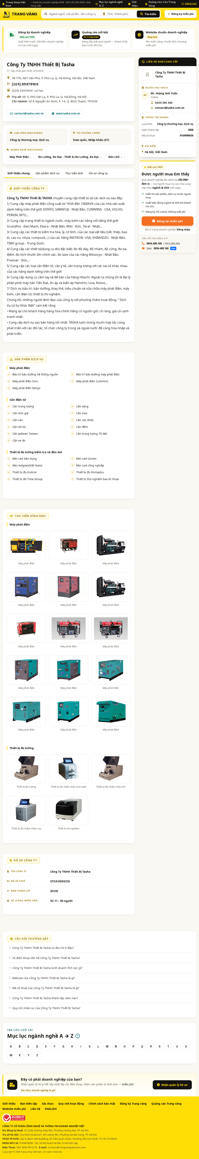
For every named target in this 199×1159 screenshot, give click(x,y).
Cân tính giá (20, 413)
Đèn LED (114, 157)
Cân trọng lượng (23, 406)
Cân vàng (82, 406)
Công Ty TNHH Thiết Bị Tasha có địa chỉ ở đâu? (43, 948)
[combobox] (74, 14)
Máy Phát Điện (19, 157)
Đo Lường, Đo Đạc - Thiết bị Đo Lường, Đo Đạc (68, 157)
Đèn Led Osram (86, 458)
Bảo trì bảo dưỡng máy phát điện (98, 374)
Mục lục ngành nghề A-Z (111, 3)
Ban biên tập (28, 1103)
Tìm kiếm (150, 14)
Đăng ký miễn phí (182, 13)
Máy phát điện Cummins (92, 381)
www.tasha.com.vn (68, 113)
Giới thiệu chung (18, 173)
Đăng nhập (183, 229)
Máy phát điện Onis (25, 381)
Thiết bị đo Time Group (27, 479)
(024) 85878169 (25, 84)
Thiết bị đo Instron (24, 472)
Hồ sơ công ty (98, 173)
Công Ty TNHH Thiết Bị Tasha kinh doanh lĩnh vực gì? (47, 968)
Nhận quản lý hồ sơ (174, 1085)
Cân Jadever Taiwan (25, 433)
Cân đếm (82, 427)
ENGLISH (191, 3)
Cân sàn (17, 420)
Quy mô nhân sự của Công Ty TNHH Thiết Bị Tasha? (46, 1008)
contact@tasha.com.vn (29, 113)
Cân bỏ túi (19, 427)
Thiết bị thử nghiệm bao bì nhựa (97, 479)
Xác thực (48, 1103)
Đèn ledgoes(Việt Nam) (27, 465)
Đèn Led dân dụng (24, 458)
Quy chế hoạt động (71, 1103)
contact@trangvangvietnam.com (67, 1147)
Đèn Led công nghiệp (90, 465)
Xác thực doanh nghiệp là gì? (38, 1090)
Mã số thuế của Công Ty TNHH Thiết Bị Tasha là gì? (45, 988)
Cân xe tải (18, 440)
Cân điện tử (18, 400)
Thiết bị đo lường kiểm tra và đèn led (36, 452)
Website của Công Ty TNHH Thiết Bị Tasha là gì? (43, 978)
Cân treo (81, 413)
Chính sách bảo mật (102, 1103)
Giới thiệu (135, 3)
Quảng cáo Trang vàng (166, 1103)
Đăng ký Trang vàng (133, 1103)
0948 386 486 (164, 102)
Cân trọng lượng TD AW (91, 433)
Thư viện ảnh (74, 173)
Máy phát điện (20, 368)
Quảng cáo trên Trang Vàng (161, 3)
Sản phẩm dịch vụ (47, 173)
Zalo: (161, 248)
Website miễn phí (14, 1109)
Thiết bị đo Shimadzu (90, 472)
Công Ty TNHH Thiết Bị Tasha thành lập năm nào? (45, 998)
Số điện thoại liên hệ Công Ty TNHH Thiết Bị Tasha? (46, 958)
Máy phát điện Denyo (26, 388)
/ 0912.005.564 (163, 243)
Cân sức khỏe (84, 420)
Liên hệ (35, 1109)
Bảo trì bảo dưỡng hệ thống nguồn (35, 374)
